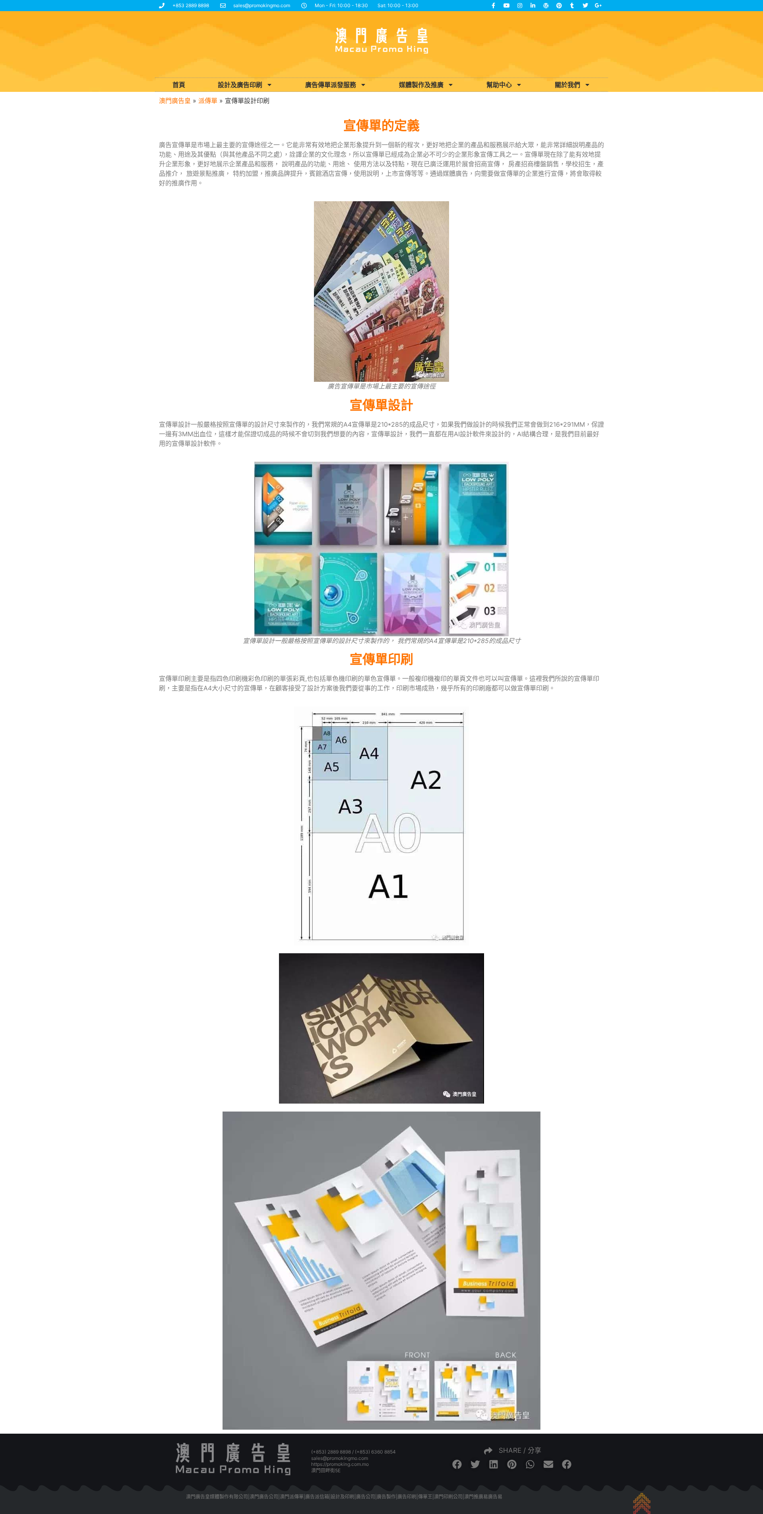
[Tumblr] (572, 5)
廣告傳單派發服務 (330, 85)
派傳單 (207, 101)
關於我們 (567, 85)
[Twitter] (585, 5)
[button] (457, 1464)
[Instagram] (519, 5)
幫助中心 (499, 85)
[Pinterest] (559, 5)
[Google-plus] (598, 5)
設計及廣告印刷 (240, 85)
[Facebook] (493, 5)
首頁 (178, 85)
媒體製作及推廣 (421, 85)
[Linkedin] (532, 5)
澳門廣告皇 (175, 101)
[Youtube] (506, 5)
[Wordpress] (546, 5)
